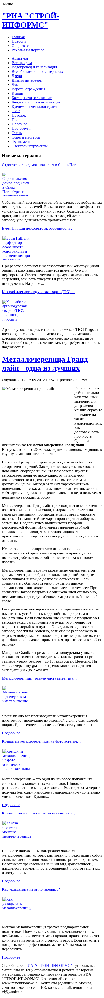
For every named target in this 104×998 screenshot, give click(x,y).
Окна (16, 111)
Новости (19, 41)
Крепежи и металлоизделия (34, 106)
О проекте (20, 46)
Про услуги (21, 128)
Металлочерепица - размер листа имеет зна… (39, 678)
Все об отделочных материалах (37, 71)
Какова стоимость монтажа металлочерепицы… (41, 813)
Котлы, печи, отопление (32, 98)
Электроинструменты (30, 146)
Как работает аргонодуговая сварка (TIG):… (38, 292)
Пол (15, 120)
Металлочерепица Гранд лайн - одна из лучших (45, 363)
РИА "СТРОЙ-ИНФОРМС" (48, 965)
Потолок (19, 115)
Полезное (19, 124)
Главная (18, 37)
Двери (17, 76)
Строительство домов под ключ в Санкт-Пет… (41, 165)
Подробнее (11, 733)
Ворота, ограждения (28, 89)
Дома (16, 85)
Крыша (17, 93)
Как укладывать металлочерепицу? (31, 889)
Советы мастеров (26, 137)
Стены (17, 133)
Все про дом (22, 63)
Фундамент (21, 141)
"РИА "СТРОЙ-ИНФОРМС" (30, 20)
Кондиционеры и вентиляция (36, 102)
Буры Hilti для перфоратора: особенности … (38, 228)
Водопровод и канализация (34, 67)
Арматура (20, 58)
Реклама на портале (28, 50)
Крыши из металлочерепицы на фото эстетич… (41, 741)
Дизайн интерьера (27, 80)
